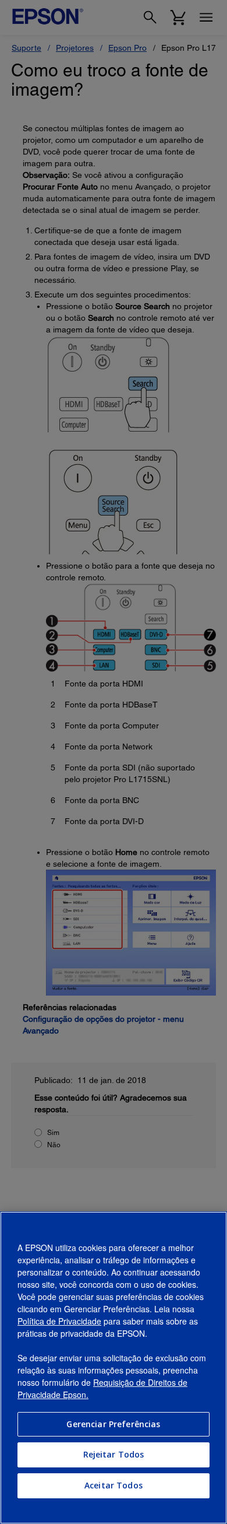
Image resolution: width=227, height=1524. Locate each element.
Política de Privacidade (59, 1321)
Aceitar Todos (113, 1485)
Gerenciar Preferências (113, 1424)
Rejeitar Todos (113, 1454)
